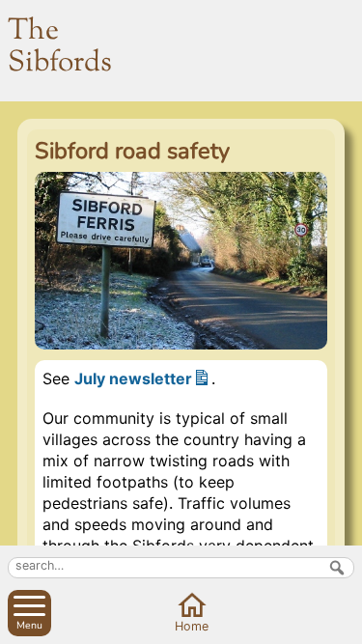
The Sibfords (60, 47)
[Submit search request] (337, 567)
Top (343, 625)
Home (192, 626)
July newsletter (133, 378)
